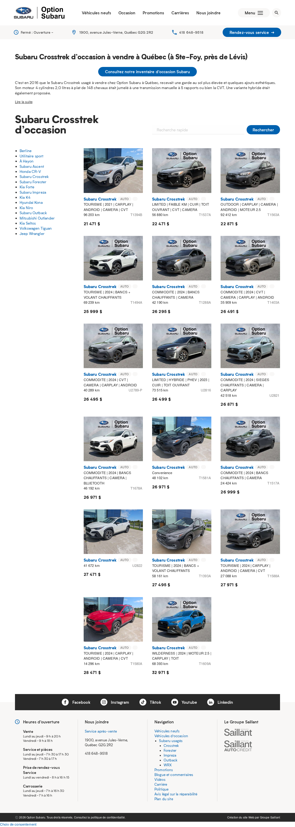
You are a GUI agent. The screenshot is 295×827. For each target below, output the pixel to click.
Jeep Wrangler (32, 233)
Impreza (170, 755)
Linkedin (224, 702)
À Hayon (26, 161)
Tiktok (155, 702)
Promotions (153, 12)
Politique (161, 789)
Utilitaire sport (31, 155)
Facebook (80, 702)
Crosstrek (171, 745)
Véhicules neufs (96, 12)
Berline (26, 150)
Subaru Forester (33, 181)
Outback (170, 760)
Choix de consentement (18, 824)
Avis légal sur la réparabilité (176, 794)
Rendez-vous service (250, 32)
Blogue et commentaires (173, 774)
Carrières (180, 12)
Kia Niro (26, 207)
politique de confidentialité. (108, 817)
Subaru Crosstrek (34, 176)
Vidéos (159, 779)
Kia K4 (25, 197)
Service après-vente (101, 731)
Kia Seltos (28, 223)
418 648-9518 (191, 32)
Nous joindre (208, 12)
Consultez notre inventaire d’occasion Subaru (147, 71)
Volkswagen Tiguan (36, 228)
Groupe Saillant (270, 817)
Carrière (160, 784)
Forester (170, 750)
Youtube (188, 702)
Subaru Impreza (33, 192)
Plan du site (163, 799)
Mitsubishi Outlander (37, 218)
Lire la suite (23, 101)
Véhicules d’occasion (171, 736)
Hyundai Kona (31, 202)
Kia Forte (27, 186)
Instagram (119, 702)
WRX (168, 765)
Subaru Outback (33, 212)
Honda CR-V (30, 171)
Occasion (126, 12)
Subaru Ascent (32, 166)
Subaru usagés (171, 740)
